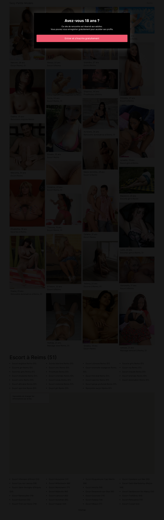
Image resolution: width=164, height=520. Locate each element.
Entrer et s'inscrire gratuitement (82, 38)
